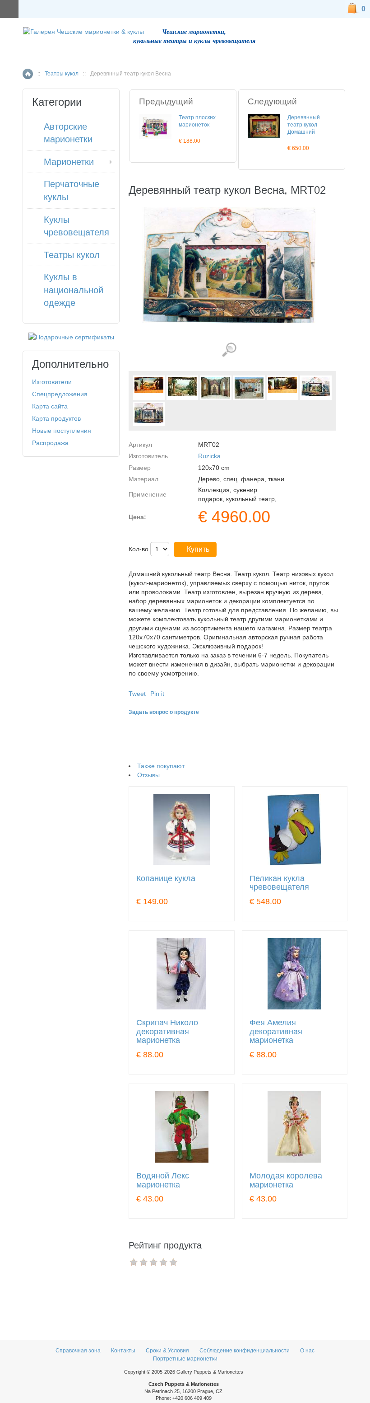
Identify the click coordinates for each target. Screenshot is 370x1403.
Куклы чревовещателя (76, 226)
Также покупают (161, 766)
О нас (307, 1350)
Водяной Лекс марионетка (162, 1180)
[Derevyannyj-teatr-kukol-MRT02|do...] (149, 387)
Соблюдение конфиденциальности (244, 1350)
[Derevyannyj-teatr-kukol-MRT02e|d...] (316, 387)
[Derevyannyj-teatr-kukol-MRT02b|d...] (215, 387)
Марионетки (69, 162)
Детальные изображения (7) (229, 350)
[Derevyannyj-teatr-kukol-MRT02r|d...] (149, 414)
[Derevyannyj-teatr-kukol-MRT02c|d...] (249, 387)
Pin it (157, 693)
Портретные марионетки (185, 1359)
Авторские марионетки (68, 133)
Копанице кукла (165, 878)
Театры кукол (62, 73)
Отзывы (148, 775)
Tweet (137, 693)
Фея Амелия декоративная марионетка (276, 1031)
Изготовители (52, 381)
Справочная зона (78, 1350)
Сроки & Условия (167, 1350)
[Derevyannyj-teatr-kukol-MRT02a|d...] (182, 387)
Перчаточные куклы (71, 190)
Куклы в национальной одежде (73, 290)
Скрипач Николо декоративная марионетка (167, 1031)
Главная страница (28, 74)
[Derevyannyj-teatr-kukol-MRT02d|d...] (282, 387)
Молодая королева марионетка (286, 1180)
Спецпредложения (60, 394)
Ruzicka (209, 456)
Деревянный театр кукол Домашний (303, 124)
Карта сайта (50, 406)
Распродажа (50, 442)
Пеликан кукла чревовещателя (279, 883)
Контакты (124, 1350)
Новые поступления (61, 430)
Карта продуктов (56, 418)
